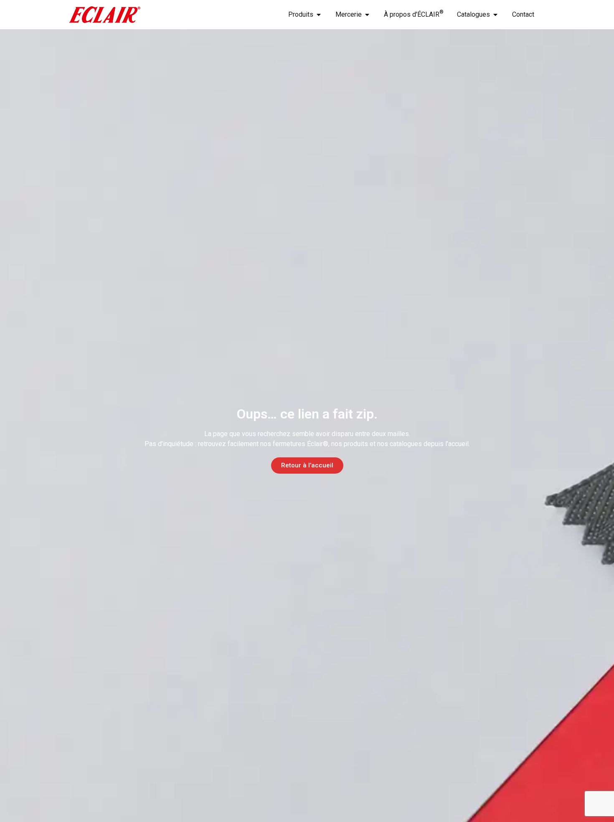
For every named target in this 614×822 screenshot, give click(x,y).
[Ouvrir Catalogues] (495, 15)
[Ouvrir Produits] (318, 15)
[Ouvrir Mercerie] (367, 15)
